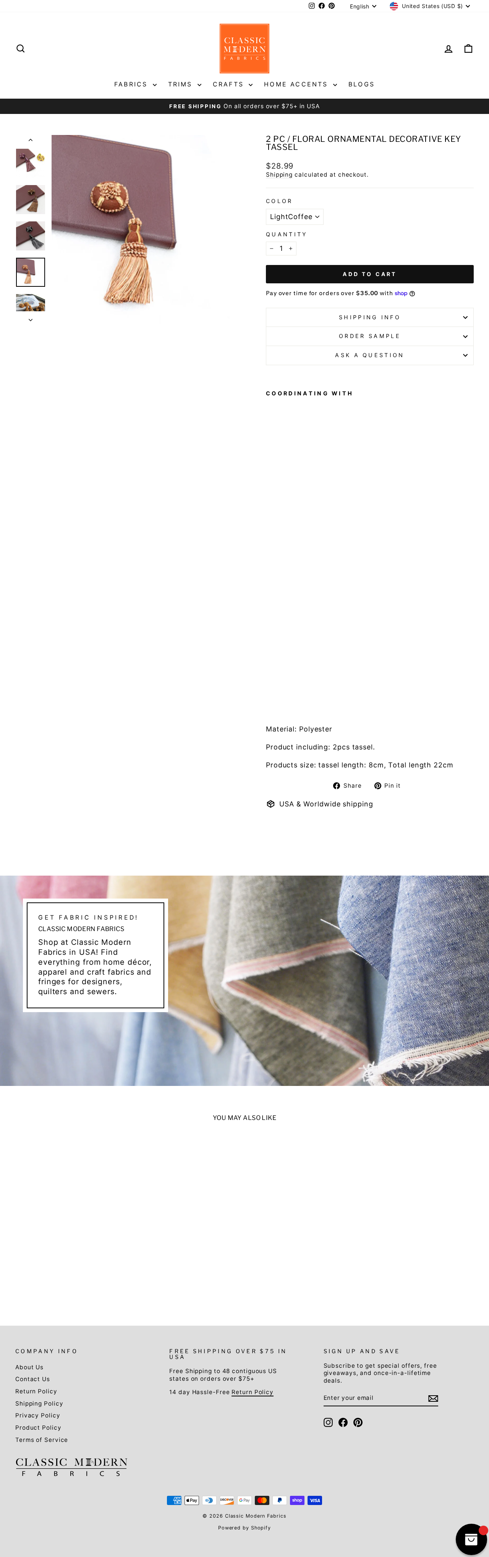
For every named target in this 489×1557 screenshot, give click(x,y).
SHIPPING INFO (370, 317)
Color (279, 201)
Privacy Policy (37, 1415)
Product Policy (38, 1427)
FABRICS (132, 84)
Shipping (279, 174)
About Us (29, 1367)
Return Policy (36, 1391)
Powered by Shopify (244, 1528)
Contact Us (32, 1379)
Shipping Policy (39, 1403)
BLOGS (361, 84)
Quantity (287, 234)
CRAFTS (230, 84)
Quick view (69, 1239)
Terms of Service (41, 1439)
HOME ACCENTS (297, 84)
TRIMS (182, 84)
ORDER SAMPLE (370, 336)
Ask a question (369, 355)
